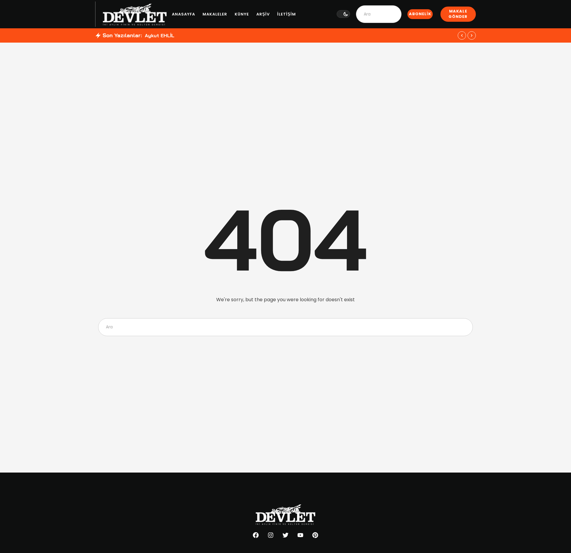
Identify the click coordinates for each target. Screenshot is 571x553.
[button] (343, 14)
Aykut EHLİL (159, 35)
